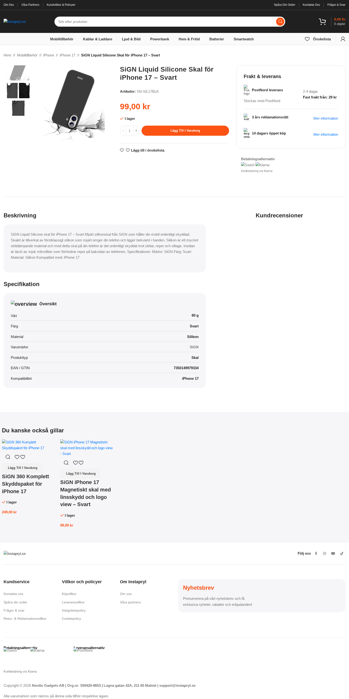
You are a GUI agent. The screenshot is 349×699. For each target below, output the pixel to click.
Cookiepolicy (71, 618)
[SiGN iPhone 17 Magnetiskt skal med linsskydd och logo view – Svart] (87, 448)
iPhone (48, 55)
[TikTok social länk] (341, 553)
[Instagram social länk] (324, 553)
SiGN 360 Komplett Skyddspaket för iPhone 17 (25, 483)
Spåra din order (15, 602)
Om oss (126, 594)
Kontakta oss (13, 594)
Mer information (326, 134)
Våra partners (130, 602)
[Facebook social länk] (315, 553)
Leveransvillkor (73, 602)
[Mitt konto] (343, 39)
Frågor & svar (14, 610)
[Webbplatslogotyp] (15, 21)
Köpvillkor (69, 594)
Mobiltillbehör (27, 55)
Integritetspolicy (74, 610)
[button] (22, 468)
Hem (7, 55)
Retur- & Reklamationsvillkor (25, 618)
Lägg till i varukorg (185, 130)
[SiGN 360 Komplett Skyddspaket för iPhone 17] (28, 445)
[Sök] (280, 22)
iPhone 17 (67, 55)
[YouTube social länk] (333, 553)
